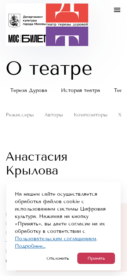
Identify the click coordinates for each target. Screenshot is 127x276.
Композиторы (91, 115)
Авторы (53, 115)
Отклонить (58, 258)
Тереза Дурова (28, 90)
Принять (96, 258)
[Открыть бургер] (117, 10)
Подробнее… (30, 246)
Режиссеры (20, 115)
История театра (80, 90)
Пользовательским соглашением (55, 239)
